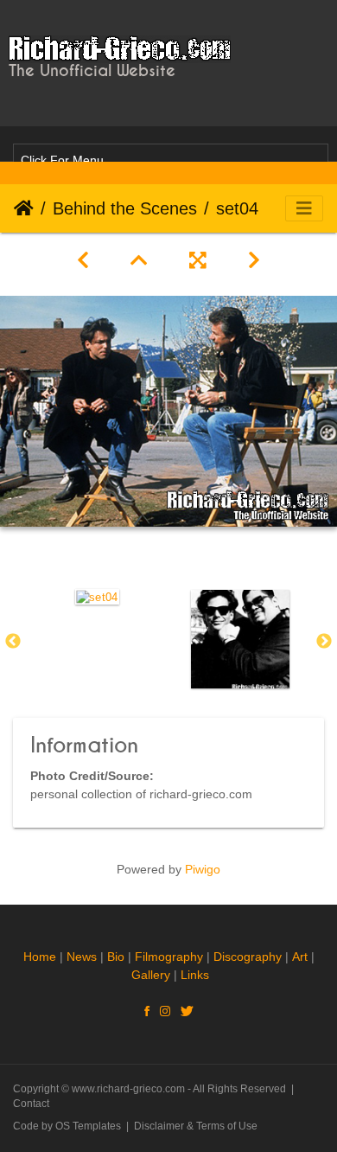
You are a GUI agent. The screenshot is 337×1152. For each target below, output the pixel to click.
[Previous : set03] (83, 261)
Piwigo (202, 869)
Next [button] (324, 641)
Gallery (150, 975)
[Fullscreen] (197, 261)
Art (300, 956)
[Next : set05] (254, 261)
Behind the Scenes (125, 208)
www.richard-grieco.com (128, 1089)
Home (24, 208)
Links (195, 975)
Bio (115, 956)
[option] (97, 596)
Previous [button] (13, 641)
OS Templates (88, 1126)
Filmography (169, 956)
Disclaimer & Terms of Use (196, 1126)
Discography (247, 956)
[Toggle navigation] (304, 208)
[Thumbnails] (139, 261)
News (82, 956)
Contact (31, 1104)
